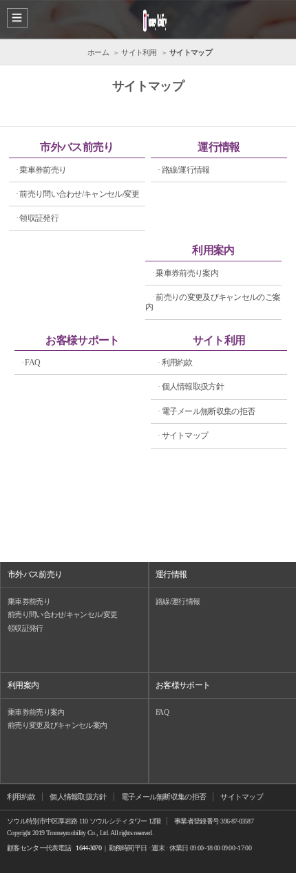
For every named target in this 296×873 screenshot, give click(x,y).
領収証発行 (25, 628)
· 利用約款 (175, 362)
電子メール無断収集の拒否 (164, 797)
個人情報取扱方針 (78, 797)
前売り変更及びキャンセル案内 (57, 725)
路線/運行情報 (178, 601)
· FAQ (31, 362)
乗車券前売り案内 (36, 712)
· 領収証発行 (37, 218)
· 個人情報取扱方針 (191, 386)
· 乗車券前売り (41, 170)
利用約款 (21, 797)
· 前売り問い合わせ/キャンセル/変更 (78, 194)
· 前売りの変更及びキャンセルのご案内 (212, 302)
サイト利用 (219, 340)
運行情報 (219, 147)
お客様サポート (82, 340)
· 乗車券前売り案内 (185, 273)
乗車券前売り (29, 601)
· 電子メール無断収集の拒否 (206, 411)
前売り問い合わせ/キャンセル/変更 (62, 614)
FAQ (162, 712)
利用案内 (213, 250)
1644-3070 (88, 848)
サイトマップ (241, 797)
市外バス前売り (77, 147)
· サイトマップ (183, 435)
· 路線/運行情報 (184, 170)
